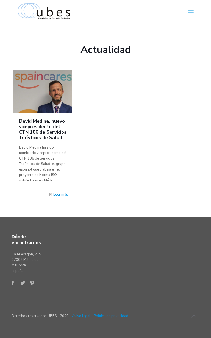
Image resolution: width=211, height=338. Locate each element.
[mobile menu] (190, 11)
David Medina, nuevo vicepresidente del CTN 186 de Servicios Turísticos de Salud (42, 129)
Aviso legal (81, 316)
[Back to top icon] (193, 316)
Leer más (60, 194)
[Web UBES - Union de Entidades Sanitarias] (45, 11)
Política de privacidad (111, 316)
